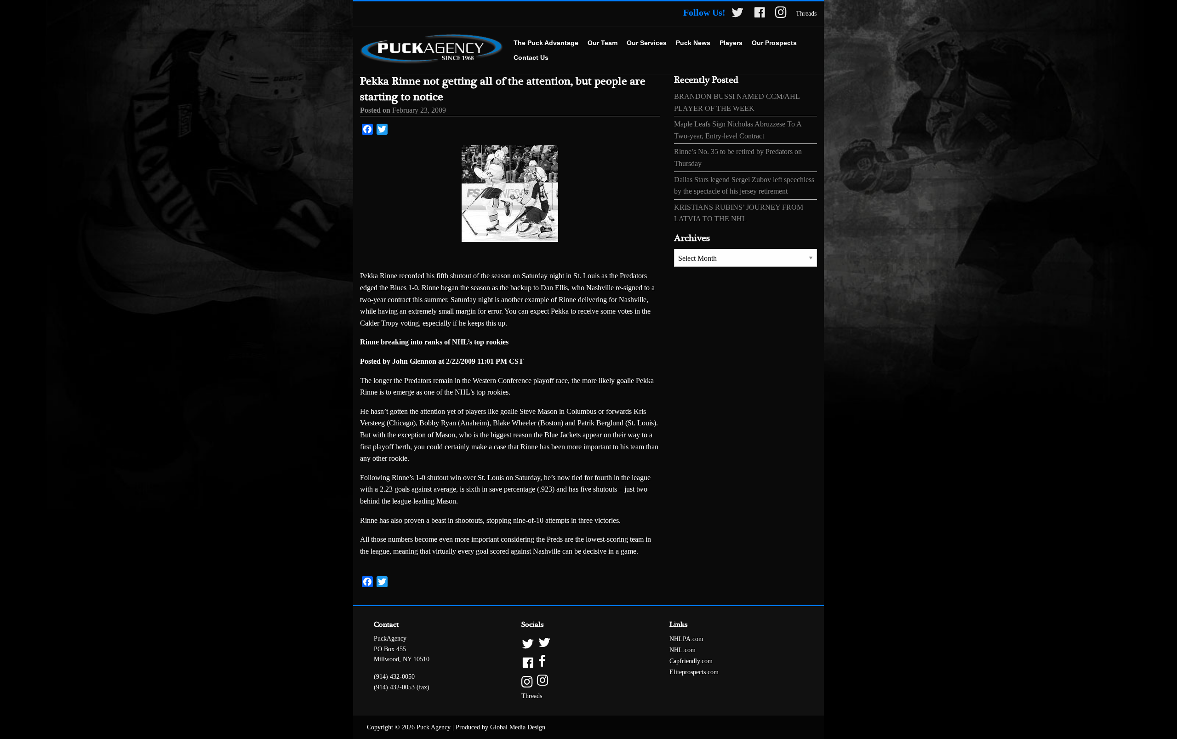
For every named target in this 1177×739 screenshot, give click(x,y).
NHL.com (682, 650)
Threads (806, 13)
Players (731, 42)
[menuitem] (546, 43)
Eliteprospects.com (694, 672)
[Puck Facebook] (759, 14)
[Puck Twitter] (737, 14)
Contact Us (531, 57)
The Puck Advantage (546, 42)
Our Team (602, 42)
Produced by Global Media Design (500, 727)
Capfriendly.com (691, 661)
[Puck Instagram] (780, 14)
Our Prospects (774, 42)
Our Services (647, 42)
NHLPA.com (686, 639)
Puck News (693, 42)
